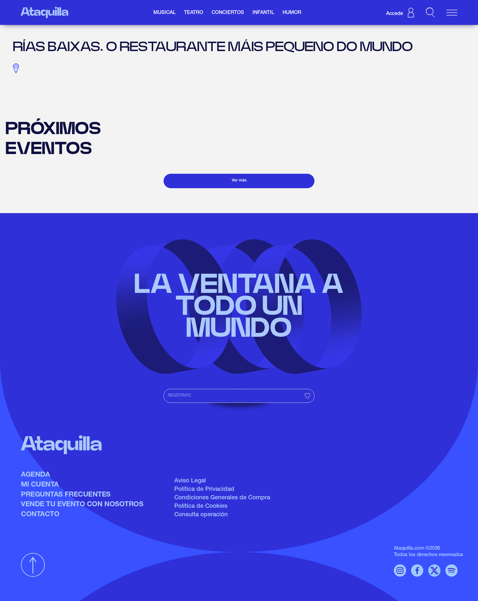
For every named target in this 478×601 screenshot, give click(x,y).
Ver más (239, 181)
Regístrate (179, 396)
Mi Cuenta (40, 485)
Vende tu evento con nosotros (82, 504)
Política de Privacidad (204, 490)
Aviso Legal (190, 481)
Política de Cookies (200, 507)
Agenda (35, 475)
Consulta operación (201, 515)
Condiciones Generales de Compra (222, 498)
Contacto (40, 514)
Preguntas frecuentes (66, 495)
